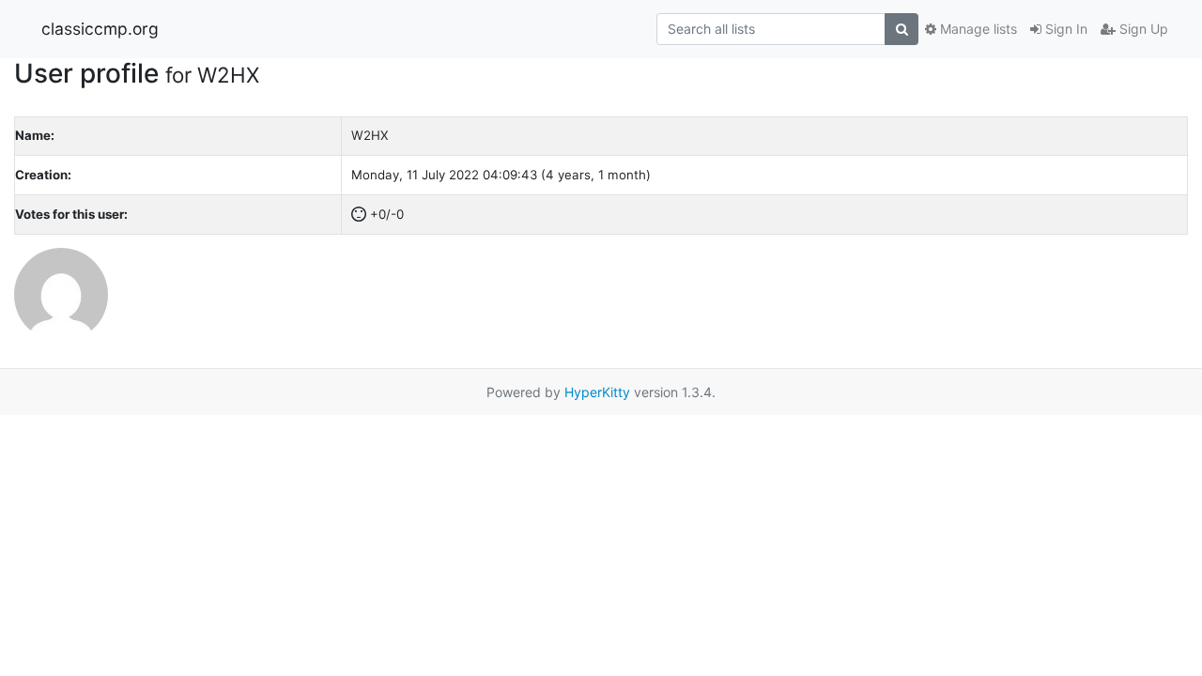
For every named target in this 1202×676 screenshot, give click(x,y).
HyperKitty (597, 392)
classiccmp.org (100, 28)
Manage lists (976, 29)
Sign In (1064, 29)
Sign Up (1142, 29)
